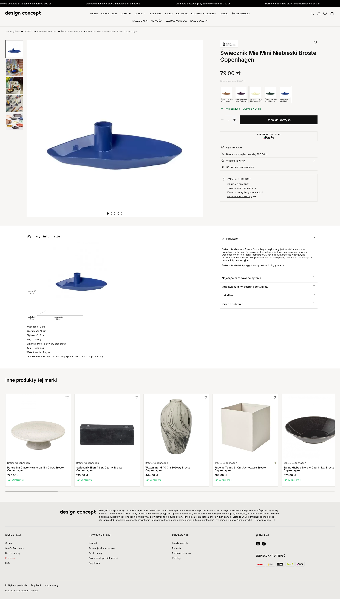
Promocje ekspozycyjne (102, 548)
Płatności (177, 548)
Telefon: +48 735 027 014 (241, 188)
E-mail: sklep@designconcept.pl (245, 192)
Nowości (156, 20)
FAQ (7, 563)
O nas (8, 543)
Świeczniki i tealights (72, 31)
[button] (108, 213)
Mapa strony (51, 585)
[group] (38, 440)
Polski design (96, 553)
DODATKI (28, 31)
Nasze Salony (199, 20)
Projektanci (95, 563)
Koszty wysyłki (180, 543)
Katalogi (176, 558)
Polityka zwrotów (181, 553)
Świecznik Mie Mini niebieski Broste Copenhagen (112, 31)
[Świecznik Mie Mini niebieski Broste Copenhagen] (115, 128)
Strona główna (12, 31)
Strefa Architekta (14, 548)
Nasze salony (12, 553)
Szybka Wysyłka (176, 20)
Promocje (10, 558)
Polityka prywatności (16, 585)
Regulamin (36, 585)
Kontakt (93, 543)
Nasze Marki (140, 20)
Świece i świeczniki (47, 31)
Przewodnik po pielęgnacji (103, 558)
